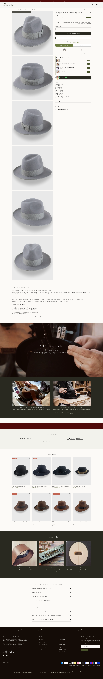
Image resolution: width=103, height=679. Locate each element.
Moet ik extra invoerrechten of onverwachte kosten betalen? (46, 604)
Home (13, 9)
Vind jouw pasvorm (62, 639)
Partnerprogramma (42, 646)
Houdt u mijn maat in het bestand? (40, 608)
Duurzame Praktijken (42, 642)
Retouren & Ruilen (62, 642)
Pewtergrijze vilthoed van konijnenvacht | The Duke (28, 9)
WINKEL (42, 4)
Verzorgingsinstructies (59, 103)
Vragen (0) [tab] (29, 438)
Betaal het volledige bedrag (64, 45)
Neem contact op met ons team (64, 651)
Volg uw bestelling (62, 646)
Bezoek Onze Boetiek (43, 647)
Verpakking (57, 101)
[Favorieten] (97, 5)
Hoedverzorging (61, 647)
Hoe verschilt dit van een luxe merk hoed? (42, 600)
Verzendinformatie (62, 641)
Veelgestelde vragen (62, 644)
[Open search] (68, 439)
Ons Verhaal (41, 639)
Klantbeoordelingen (42, 641)
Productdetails (58, 82)
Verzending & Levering (59, 106)
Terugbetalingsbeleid (84, 665)
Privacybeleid (90, 665)
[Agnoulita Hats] (8, 5)
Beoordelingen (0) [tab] (23, 438)
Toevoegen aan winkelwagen (73, 33)
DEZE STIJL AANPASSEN (73, 38)
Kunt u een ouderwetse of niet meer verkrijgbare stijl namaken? (46, 615)
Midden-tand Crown (17, 9)
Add (89, 60)
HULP (61, 4)
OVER (57, 4)
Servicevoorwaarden (72, 665)
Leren (53, 4)
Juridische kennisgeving (96, 665)
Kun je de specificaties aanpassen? (40, 596)
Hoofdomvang (58, 26)
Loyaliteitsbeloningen (62, 649)
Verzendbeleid (78, 665)
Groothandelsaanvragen (43, 644)
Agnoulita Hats (8, 662)
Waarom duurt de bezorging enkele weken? (42, 588)
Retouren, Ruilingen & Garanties (61, 109)
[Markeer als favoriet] (90, 13)
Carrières (40, 649)
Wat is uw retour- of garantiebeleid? (40, 611)
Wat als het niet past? (37, 592)
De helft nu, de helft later (82, 45)
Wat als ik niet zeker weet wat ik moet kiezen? (42, 619)
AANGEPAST (48, 4)
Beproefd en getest (51, 454)
